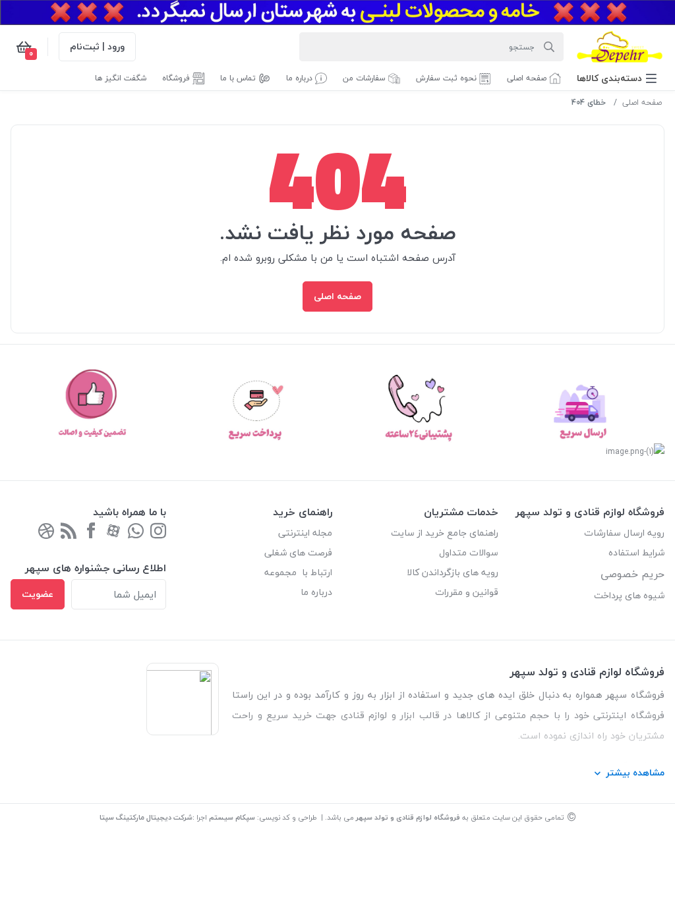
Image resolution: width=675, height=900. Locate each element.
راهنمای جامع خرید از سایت (444, 532)
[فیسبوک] (91, 532)
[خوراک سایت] (46, 532)
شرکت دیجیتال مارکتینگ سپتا (146, 817)
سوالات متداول (468, 552)
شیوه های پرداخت (629, 595)
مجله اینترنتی (305, 532)
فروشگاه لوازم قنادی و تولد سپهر (408, 817)
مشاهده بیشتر (635, 772)
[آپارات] (113, 532)
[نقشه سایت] (68, 532)
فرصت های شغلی (298, 552)
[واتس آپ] (136, 532)
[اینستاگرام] (158, 532)
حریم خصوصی (632, 574)
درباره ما (316, 592)
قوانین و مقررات (466, 592)
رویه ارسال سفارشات (624, 532)
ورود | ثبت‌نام (97, 46)
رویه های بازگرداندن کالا (452, 572)
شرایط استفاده (635, 552)
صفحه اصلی (642, 102)
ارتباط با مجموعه (298, 572)
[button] (616, 78)
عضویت (37, 594)
